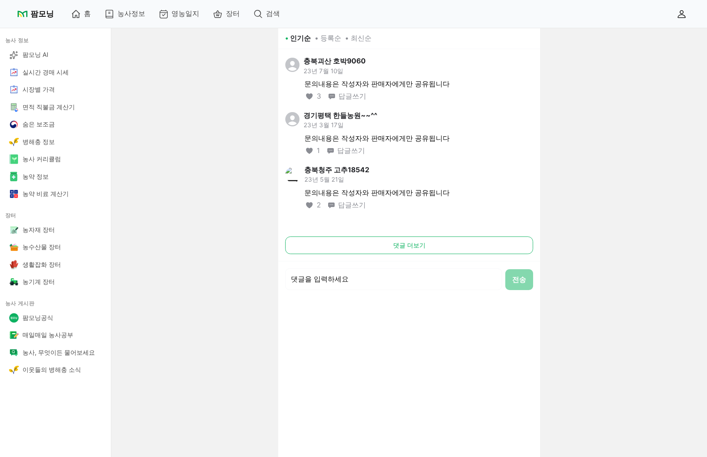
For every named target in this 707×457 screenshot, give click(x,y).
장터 (233, 13)
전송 (519, 279)
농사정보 (131, 13)
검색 (273, 13)
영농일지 (185, 13)
